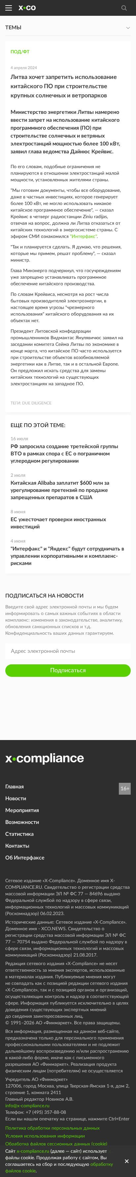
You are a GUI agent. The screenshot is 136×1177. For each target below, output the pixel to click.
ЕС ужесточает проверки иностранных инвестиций (58, 523)
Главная (14, 786)
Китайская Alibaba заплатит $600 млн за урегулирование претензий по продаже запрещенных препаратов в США (60, 490)
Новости (15, 798)
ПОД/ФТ (20, 52)
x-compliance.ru (33, 1151)
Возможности (22, 822)
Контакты (17, 846)
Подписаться (68, 671)
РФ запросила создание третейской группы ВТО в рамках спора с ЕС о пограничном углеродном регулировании (64, 454)
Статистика (19, 834)
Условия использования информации (45, 1136)
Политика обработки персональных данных (52, 1128)
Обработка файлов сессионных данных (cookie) (56, 1144)
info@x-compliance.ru (27, 1106)
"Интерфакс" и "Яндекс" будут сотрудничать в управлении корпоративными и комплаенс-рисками (67, 556)
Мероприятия (22, 810)
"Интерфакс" (83, 236)
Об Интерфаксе (25, 857)
